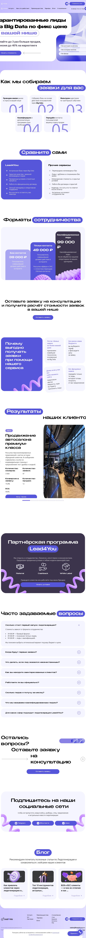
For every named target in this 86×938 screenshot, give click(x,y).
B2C (28, 917)
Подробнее (18, 896)
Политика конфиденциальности (11, 927)
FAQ (53, 922)
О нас (53, 917)
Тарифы (47, 8)
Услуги (11, 8)
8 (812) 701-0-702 (78, 9)
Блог (54, 8)
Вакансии (54, 919)
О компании (61, 8)
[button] (26, 500)
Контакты (54, 921)
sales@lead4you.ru (77, 927)
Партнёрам (30, 919)
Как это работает (22, 8)
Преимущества (37, 8)
